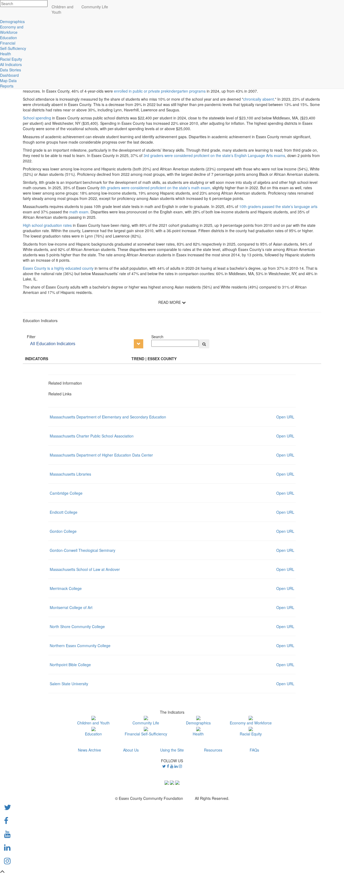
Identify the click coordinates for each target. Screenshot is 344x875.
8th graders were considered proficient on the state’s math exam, (156, 187)
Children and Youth (93, 722)
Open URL (285, 417)
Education (93, 733)
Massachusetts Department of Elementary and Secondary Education (108, 417)
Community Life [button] (94, 6)
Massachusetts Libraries (70, 474)
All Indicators (11, 64)
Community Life (145, 722)
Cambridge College (66, 493)
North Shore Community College (77, 626)
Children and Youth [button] (62, 9)
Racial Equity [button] (11, 59)
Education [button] (8, 37)
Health (198, 733)
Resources (213, 750)
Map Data (8, 80)
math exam (78, 211)
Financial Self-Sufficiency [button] (13, 45)
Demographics (198, 722)
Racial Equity (251, 733)
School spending (37, 118)
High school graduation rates (48, 225)
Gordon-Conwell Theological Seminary (82, 550)
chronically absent (258, 99)
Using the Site (172, 750)
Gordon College (63, 531)
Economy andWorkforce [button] (11, 29)
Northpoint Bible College (70, 664)
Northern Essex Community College (80, 645)
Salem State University (69, 683)
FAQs (254, 750)
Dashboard (9, 75)
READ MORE (170, 302)
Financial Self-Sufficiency (146, 733)
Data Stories (10, 69)
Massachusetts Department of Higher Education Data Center (101, 455)
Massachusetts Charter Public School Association (92, 436)
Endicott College (63, 512)
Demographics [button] (12, 21)
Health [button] (5, 53)
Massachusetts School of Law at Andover (85, 569)
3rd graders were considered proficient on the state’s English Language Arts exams (214, 155)
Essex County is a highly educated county (58, 268)
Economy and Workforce (251, 722)
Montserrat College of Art (71, 607)
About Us (131, 750)
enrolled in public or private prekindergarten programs (160, 91)
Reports (6, 86)
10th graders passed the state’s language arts (278, 206)
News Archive (89, 750)
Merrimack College (66, 588)
